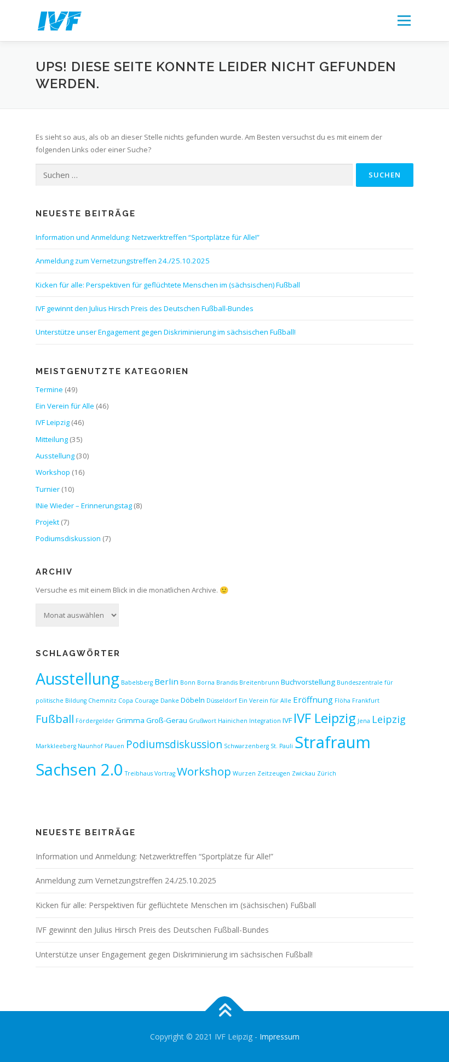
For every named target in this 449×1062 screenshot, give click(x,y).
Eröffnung (313, 699)
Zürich (326, 773)
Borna (206, 682)
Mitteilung (52, 439)
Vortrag (164, 773)
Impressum (280, 1036)
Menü (403, 20)
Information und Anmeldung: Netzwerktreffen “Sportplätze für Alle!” (148, 237)
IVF (287, 720)
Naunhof (90, 746)
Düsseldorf (221, 700)
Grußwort (202, 721)
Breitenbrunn (259, 682)
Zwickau (303, 773)
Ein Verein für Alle (65, 406)
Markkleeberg (56, 746)
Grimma (130, 720)
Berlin (166, 681)
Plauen (114, 746)
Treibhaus (139, 773)
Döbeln (193, 700)
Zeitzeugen (273, 773)
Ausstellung (55, 456)
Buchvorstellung (308, 682)
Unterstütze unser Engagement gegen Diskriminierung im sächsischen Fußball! (166, 332)
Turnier (48, 489)
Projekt (47, 522)
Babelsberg (137, 682)
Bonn (187, 682)
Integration (265, 721)
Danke (169, 700)
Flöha (342, 700)
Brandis (227, 682)
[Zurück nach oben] (224, 1010)
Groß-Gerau (166, 720)
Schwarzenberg (246, 746)
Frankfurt (365, 700)
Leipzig (389, 719)
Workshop (53, 472)
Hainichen (232, 721)
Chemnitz (102, 700)
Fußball (55, 718)
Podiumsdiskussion (68, 538)
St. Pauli (281, 746)
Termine (49, 389)
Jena (364, 721)
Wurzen (244, 773)
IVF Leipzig (53, 422)
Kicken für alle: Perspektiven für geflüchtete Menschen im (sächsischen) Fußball (168, 285)
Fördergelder (95, 721)
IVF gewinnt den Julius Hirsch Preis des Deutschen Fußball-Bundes (145, 308)
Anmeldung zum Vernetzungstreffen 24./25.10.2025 (123, 261)
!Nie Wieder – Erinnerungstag (84, 505)
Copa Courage (138, 700)
